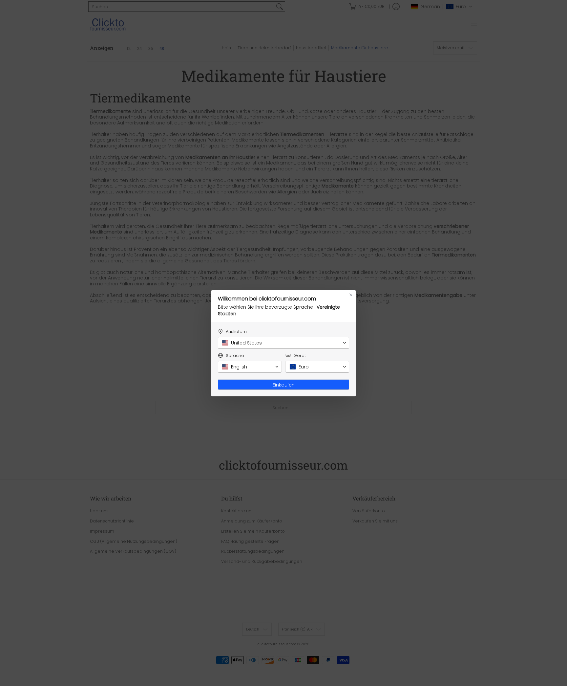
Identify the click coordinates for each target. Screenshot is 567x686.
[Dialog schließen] (350, 295)
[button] (283, 343)
